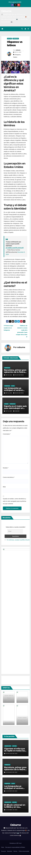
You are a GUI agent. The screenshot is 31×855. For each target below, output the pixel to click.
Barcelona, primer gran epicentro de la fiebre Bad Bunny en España (15, 372)
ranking (6, 403)
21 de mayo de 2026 (11, 791)
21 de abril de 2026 (11, 809)
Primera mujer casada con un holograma (8, 328)
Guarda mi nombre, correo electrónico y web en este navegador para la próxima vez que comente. (14, 501)
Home (2, 847)
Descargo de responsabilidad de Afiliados (15, 847)
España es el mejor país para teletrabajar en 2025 (15, 408)
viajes (12, 385)
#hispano (18, 54)
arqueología (8, 802)
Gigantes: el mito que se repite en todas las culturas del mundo (14, 750)
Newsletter (9, 851)
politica (9, 38)
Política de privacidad (24, 851)
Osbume (6, 11)
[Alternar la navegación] (28, 29)
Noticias (15, 851)
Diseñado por (13, 843)
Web (4, 487)
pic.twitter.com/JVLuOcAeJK (15, 247)
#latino (15, 57)
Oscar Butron (19, 375)
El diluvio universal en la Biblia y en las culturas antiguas (14, 807)
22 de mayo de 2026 (11, 772)
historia (14, 802)
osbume (18, 50)
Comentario (7, 434)
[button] (22, 28)
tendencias (15, 38)
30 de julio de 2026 (11, 753)
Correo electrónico (9, 477)
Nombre (5, 468)
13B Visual (18, 843)
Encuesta (3, 851)
